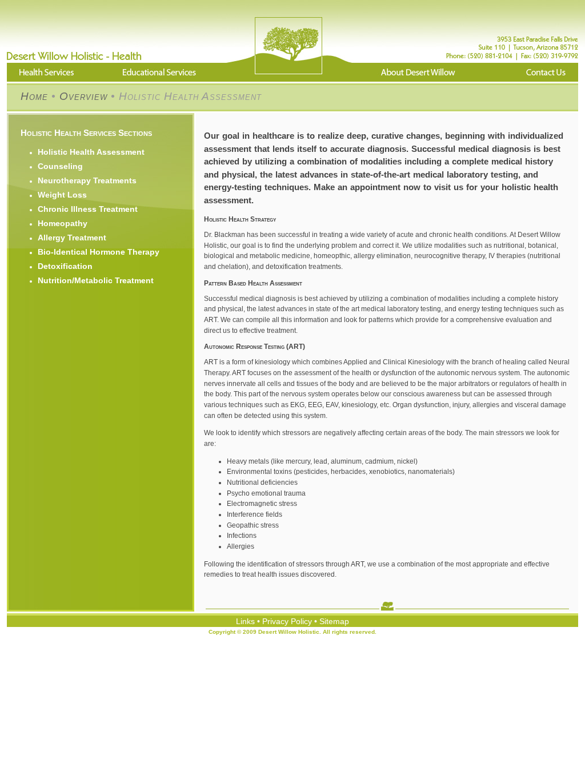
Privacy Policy (287, 621)
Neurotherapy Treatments (87, 180)
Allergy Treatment (72, 237)
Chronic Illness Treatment (88, 209)
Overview (83, 96)
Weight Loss (62, 194)
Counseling (60, 166)
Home (34, 96)
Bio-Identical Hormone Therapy (98, 251)
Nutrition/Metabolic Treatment (96, 280)
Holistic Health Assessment (91, 151)
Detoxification (65, 266)
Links (245, 621)
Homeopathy (62, 223)
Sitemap (334, 621)
